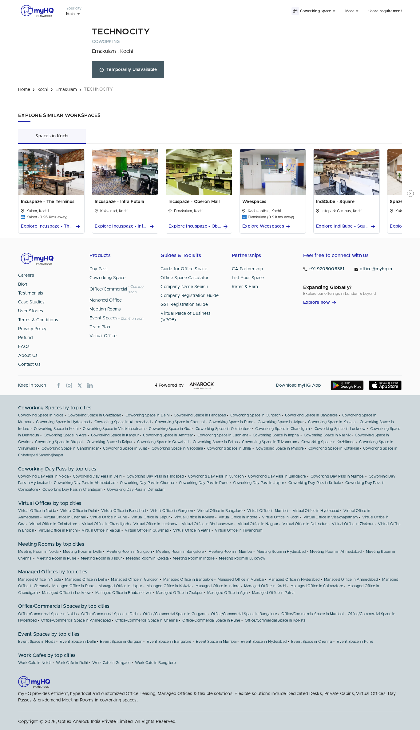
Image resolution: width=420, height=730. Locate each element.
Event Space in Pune (355, 641)
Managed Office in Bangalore (188, 579)
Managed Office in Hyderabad (294, 579)
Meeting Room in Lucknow (242, 558)
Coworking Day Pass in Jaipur (258, 483)
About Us (28, 355)
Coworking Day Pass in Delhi (97, 476)
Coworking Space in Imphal (276, 435)
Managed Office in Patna (273, 593)
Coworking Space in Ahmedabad (122, 422)
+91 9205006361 (326, 269)
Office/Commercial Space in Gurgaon (175, 614)
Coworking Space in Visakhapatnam (114, 429)
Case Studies (31, 302)
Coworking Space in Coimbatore (223, 429)
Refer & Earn (245, 287)
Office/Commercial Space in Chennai (146, 620)
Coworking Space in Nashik (327, 435)
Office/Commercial (108, 289)
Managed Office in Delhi (86, 579)
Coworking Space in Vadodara (177, 448)
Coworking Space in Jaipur (281, 422)
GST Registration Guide (184, 305)
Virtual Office (103, 336)
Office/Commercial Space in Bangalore (244, 614)
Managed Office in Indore (218, 586)
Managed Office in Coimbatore (317, 586)
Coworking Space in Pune (231, 422)
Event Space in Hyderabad (264, 641)
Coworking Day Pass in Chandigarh (72, 489)
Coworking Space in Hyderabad (63, 422)
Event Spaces (103, 318)
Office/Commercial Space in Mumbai (312, 614)
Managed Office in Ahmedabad (351, 579)
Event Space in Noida (36, 641)
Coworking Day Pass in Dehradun (135, 489)
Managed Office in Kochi (265, 586)
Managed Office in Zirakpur (179, 593)
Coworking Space (107, 278)
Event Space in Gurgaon (121, 641)
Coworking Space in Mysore (280, 448)
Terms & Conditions (38, 320)
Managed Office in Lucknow (66, 593)
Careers (26, 275)
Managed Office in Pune (73, 586)
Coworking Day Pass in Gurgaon (216, 476)
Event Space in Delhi (78, 641)
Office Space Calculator (184, 278)
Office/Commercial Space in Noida (47, 614)
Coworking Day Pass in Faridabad (155, 476)
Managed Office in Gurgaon (135, 579)
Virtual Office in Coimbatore (53, 524)
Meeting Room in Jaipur (101, 558)
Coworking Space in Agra (65, 435)
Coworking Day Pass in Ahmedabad (84, 483)
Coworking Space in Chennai (179, 422)
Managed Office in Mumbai (241, 579)
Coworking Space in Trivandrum (269, 442)
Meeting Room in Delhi (82, 551)
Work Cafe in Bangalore (155, 663)
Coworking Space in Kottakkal (333, 448)
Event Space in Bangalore (169, 641)
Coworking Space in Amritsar (168, 435)
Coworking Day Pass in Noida (43, 476)
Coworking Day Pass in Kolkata (314, 483)
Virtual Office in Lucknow (155, 524)
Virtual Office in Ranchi (57, 530)
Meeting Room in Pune (56, 558)
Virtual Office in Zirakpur (353, 524)
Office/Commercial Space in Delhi (110, 614)
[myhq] (37, 11)
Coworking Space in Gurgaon (255, 415)
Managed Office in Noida (39, 579)
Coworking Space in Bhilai (229, 448)
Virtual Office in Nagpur (258, 524)
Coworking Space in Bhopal (58, 442)
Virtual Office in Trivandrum (238, 530)
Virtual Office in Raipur (101, 530)
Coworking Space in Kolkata (331, 422)
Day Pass (98, 269)
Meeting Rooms (105, 309)
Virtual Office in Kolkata (194, 517)
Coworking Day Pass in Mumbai (337, 476)
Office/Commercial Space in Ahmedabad (76, 620)
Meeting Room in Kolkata (147, 558)
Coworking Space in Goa (170, 429)
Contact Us (29, 364)
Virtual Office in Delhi (78, 511)
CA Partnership (247, 269)
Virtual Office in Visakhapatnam (330, 517)
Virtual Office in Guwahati (147, 530)
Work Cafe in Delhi (72, 663)
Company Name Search (184, 287)
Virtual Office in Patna (192, 530)
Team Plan (99, 327)
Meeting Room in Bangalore (180, 551)
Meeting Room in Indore (194, 558)
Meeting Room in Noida (38, 551)
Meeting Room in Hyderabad (281, 551)
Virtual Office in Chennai (65, 517)
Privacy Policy (32, 329)
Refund (25, 338)
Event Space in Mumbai (216, 641)
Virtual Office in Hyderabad (316, 511)
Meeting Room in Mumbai (230, 551)
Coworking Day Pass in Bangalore (277, 476)
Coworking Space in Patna (215, 442)
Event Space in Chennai (312, 641)
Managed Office (105, 300)
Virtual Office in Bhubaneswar (207, 524)
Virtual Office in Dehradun (305, 524)
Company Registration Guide (189, 296)
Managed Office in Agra (227, 593)
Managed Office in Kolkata (169, 586)
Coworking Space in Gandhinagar (70, 448)
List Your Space (248, 278)
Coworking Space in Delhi (147, 415)
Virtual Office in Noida (37, 511)
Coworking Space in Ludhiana (222, 435)
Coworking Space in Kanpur (115, 435)
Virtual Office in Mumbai (267, 511)
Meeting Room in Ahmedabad (336, 551)
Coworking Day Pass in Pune (204, 483)
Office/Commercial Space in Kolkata (275, 620)
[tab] (52, 136)
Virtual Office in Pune (108, 517)
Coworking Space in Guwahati (162, 442)
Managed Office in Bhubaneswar (123, 593)
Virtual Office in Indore (238, 517)
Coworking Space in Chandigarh (282, 429)
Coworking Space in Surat (125, 448)
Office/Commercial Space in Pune (211, 620)
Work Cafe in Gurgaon (111, 663)
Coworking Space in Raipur (110, 442)
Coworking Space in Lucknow (340, 429)
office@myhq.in (376, 269)
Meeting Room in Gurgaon (129, 551)
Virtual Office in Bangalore (220, 511)
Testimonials (30, 293)
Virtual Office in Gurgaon (171, 511)
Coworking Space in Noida (40, 415)
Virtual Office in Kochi (280, 517)
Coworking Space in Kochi (56, 429)
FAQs (24, 347)
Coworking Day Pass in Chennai (147, 483)
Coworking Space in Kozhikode (328, 442)
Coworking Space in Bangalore (311, 415)
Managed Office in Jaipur (120, 586)
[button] (51, 226)
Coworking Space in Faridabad (200, 415)
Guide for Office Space (183, 269)
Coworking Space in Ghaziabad (94, 415)
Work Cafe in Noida (34, 663)
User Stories (30, 311)
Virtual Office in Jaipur (150, 517)
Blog (22, 284)
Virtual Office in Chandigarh (105, 524)
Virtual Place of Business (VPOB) (185, 316)
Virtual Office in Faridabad (123, 511)
